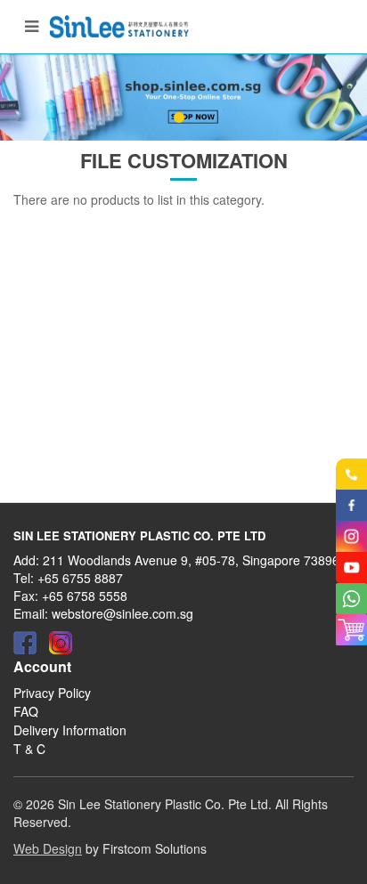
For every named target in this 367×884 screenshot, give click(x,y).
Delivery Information (69, 730)
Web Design (47, 848)
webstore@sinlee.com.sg (122, 613)
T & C (29, 749)
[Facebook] (25, 642)
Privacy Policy (52, 693)
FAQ (25, 711)
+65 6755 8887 (80, 578)
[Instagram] (60, 642)
